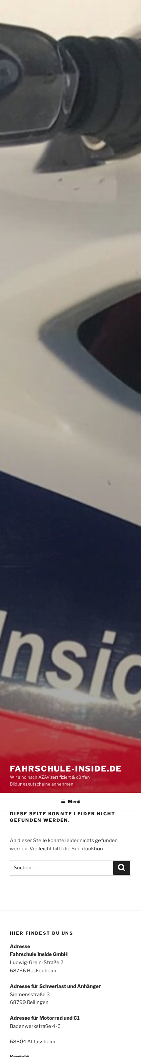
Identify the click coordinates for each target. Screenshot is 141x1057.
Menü (74, 801)
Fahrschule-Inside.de (66, 768)
